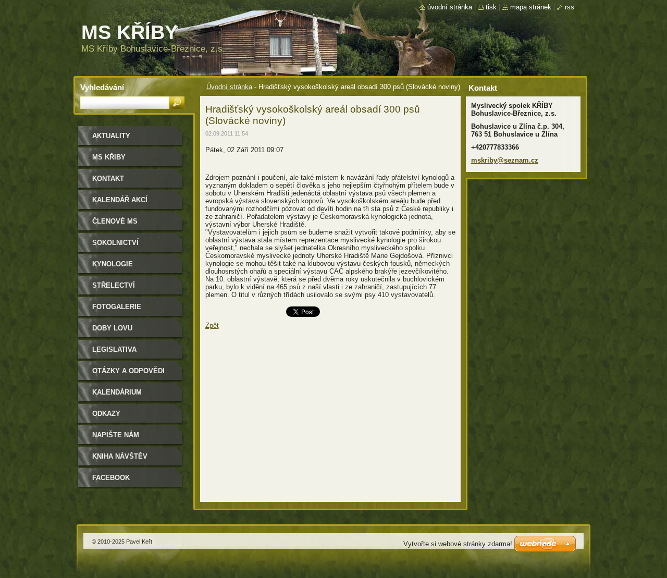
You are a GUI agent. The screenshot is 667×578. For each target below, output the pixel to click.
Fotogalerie (116, 307)
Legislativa (114, 349)
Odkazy (106, 413)
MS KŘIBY (109, 157)
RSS (569, 7)
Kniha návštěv (119, 456)
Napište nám (115, 435)
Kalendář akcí (119, 200)
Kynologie (112, 264)
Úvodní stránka (229, 87)
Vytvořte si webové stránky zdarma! (457, 544)
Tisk (491, 7)
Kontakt (108, 178)
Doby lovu (112, 328)
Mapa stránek (530, 7)
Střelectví (113, 285)
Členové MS (115, 221)
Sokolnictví (115, 243)
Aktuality (111, 136)
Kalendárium (117, 392)
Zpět (212, 325)
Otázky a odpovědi (128, 371)
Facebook (111, 478)
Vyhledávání (102, 87)
